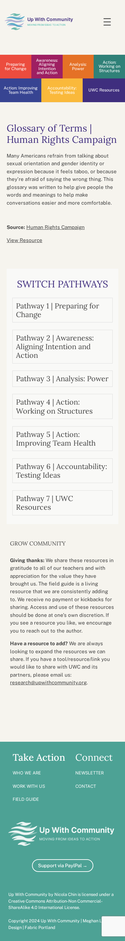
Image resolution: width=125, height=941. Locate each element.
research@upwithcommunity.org (48, 682)
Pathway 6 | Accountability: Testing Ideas (61, 471)
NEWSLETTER (89, 772)
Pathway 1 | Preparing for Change (57, 310)
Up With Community (50, 19)
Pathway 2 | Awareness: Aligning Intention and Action (55, 346)
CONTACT (85, 786)
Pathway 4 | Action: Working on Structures (54, 406)
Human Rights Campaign (55, 227)
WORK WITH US (29, 786)
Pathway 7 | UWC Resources (44, 503)
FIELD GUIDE (26, 799)
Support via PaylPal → (62, 865)
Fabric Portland (40, 927)
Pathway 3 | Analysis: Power (62, 378)
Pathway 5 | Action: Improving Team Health (56, 439)
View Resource (24, 240)
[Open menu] (107, 22)
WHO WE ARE (27, 772)
